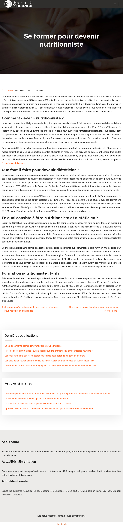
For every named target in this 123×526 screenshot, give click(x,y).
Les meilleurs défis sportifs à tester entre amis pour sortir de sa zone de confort (45, 355)
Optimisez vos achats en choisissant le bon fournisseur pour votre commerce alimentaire (49, 408)
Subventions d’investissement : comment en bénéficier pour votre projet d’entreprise (31, 309)
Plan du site (61, 524)
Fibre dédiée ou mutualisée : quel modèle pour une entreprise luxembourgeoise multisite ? (49, 350)
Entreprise (9, 90)
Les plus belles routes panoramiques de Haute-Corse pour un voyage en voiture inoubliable (49, 360)
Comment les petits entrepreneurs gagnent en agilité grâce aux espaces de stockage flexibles (51, 365)
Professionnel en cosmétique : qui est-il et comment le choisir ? (36, 398)
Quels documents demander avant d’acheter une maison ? (33, 346)
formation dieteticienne (13, 163)
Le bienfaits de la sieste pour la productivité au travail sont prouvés (38, 403)
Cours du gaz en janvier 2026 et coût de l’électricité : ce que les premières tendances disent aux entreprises (58, 393)
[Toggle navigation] (115, 4)
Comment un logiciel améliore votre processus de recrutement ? (93, 309)
